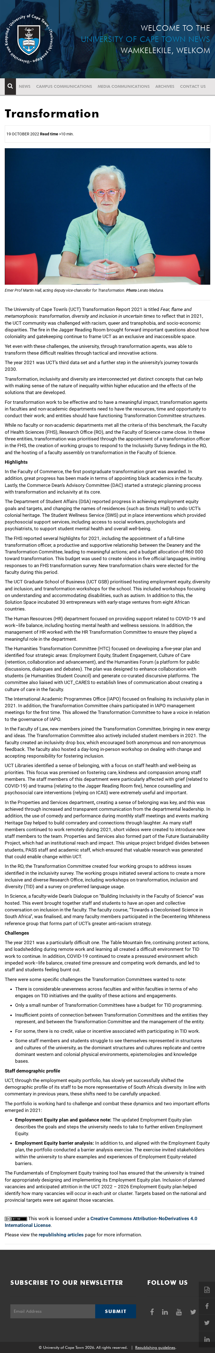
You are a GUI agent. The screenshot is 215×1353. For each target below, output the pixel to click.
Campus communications (64, 86)
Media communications (124, 86)
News (25, 86)
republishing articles (61, 1235)
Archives (164, 86)
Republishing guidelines (155, 1347)
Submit (115, 1311)
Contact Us (193, 86)
